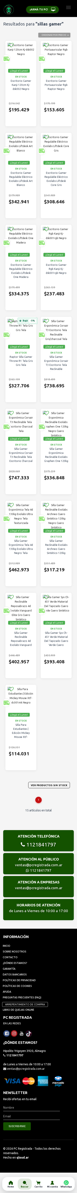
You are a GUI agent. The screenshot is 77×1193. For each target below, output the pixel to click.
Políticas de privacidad (19, 980)
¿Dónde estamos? (15, 963)
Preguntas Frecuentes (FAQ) (22, 997)
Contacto (10, 957)
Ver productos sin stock (49, 785)
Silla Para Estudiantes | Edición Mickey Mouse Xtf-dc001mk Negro (21, 732)
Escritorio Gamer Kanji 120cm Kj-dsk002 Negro (21, 84)
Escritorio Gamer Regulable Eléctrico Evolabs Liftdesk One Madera (21, 270)
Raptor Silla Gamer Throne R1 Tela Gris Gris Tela (21, 360)
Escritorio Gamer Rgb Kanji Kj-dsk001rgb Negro (56, 268)
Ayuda (7, 991)
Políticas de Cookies (17, 986)
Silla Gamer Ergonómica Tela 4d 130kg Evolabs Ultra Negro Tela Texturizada (21, 548)
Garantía (9, 968)
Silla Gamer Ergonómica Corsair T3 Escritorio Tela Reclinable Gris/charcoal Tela (56, 364)
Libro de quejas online (18, 1009)
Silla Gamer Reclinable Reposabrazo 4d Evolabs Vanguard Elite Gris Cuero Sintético (21, 642)
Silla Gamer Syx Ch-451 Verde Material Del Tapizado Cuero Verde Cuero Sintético (56, 640)
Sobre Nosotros (14, 951)
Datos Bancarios (15, 974)
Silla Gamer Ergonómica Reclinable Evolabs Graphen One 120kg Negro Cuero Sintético (56, 458)
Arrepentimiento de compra (25, 1004)
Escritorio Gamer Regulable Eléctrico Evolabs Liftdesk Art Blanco (21, 178)
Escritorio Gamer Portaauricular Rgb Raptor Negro (56, 84)
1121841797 (40, 845)
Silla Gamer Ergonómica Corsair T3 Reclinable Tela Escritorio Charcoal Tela (21, 456)
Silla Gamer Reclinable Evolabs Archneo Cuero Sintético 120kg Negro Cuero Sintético (56, 550)
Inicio (6, 945)
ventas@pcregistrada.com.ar (38, 865)
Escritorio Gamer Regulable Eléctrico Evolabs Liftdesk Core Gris (56, 178)
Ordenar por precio (53, 35)
